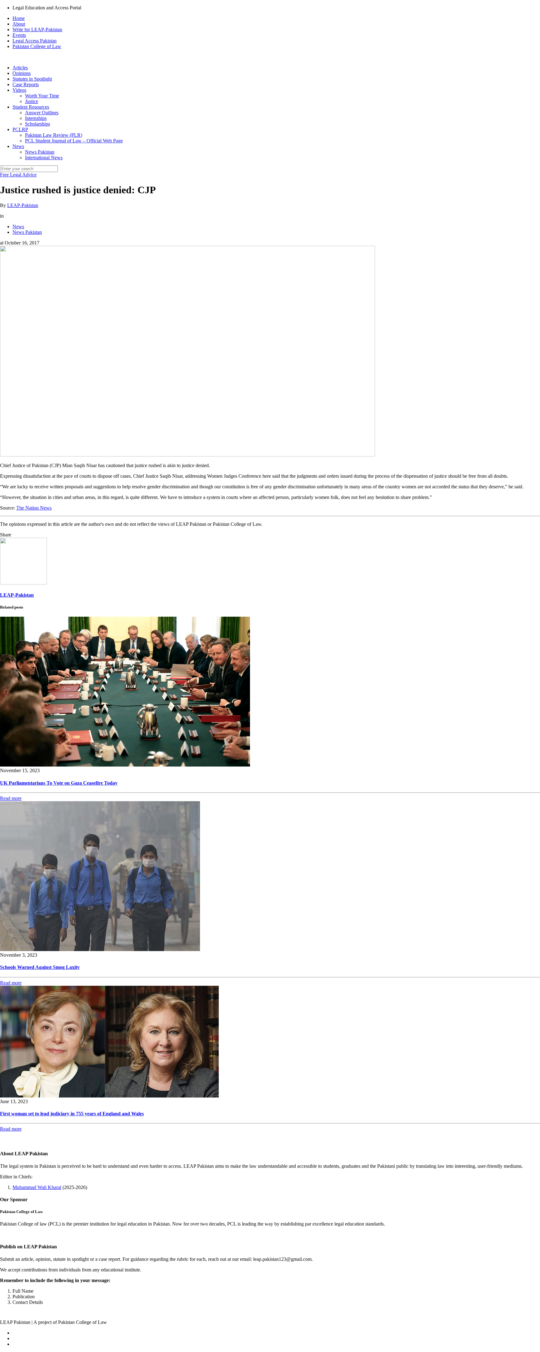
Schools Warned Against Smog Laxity (40, 967)
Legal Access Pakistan (34, 40)
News (18, 226)
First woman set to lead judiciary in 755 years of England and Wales (72, 1113)
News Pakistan (27, 232)
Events (19, 35)
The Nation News (34, 508)
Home (18, 18)
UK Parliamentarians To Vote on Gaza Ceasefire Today (59, 783)
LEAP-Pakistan (22, 205)
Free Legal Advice (18, 174)
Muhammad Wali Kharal (36, 1187)
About (18, 24)
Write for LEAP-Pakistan (37, 29)
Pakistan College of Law (36, 46)
